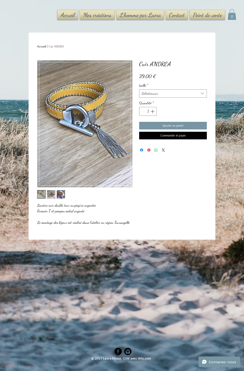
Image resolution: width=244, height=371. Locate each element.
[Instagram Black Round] (128, 351)
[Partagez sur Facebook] (141, 150)
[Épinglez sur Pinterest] (149, 150)
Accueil (41, 46)
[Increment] (153, 111)
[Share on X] (163, 150)
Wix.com (144, 358)
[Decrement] (143, 111)
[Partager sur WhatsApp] (156, 150)
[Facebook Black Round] (118, 351)
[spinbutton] (148, 111)
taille (143, 85)
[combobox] (173, 93)
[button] (231, 14)
